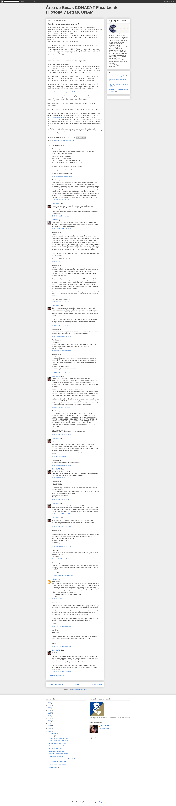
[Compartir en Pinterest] (85, 138)
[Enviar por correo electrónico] (77, 138)
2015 (49, 713)
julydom (54, 579)
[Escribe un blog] (79, 138)
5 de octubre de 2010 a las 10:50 (61, 350)
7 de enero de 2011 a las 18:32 (61, 372)
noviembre (53, 733)
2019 (49, 703)
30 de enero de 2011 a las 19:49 (61, 499)
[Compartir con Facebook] (83, 138)
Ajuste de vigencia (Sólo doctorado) (64, 140)
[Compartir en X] (81, 138)
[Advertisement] (61, 785)
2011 (49, 723)
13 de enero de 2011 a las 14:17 (61, 477)
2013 (49, 718)
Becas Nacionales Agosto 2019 (119, 79)
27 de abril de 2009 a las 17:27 (61, 200)
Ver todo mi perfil (104, 728)
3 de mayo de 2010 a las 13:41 (61, 325)
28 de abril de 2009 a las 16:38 (61, 216)
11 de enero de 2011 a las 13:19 (61, 456)
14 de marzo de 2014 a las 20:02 (61, 626)
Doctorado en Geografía (56, 756)
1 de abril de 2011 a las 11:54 (60, 559)
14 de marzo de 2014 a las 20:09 (61, 646)
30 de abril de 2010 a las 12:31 (61, 302)
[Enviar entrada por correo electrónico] (73, 137)
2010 (49, 726)
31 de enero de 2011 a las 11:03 (61, 514)
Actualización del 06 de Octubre (58, 753)
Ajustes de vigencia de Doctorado (59, 738)
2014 (49, 715)
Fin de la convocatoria (55, 748)
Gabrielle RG (56, 203)
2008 (49, 731)
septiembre (53, 767)
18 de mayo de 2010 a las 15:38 (61, 336)
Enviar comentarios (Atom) (79, 689)
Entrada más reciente (55, 684)
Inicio (77, 684)
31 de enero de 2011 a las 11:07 (61, 526)
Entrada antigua (96, 684)
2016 (49, 710)
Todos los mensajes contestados (58, 746)
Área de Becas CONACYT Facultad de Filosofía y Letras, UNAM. (82, 9)
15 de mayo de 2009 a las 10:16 (61, 228)
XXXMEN (55, 220)
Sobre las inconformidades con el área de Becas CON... (65, 759)
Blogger (101, 802)
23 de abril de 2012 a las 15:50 (61, 599)
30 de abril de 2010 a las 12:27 (61, 261)
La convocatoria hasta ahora (57, 761)
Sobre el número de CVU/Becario (59, 741)
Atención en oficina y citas (117, 76)
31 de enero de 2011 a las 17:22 (61, 546)
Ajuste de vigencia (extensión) (58, 743)
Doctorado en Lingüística (56, 751)
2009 (49, 728)
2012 (49, 721)
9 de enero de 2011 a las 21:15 (61, 407)
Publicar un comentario (57, 675)
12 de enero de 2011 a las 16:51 (61, 465)
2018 (49, 705)
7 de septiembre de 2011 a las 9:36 (62, 575)
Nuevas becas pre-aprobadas (57, 764)
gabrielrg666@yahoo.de (56, 117)
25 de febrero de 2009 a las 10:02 (62, 176)
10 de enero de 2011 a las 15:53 (61, 434)
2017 (49, 708)
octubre (52, 736)
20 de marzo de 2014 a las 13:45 (61, 672)
